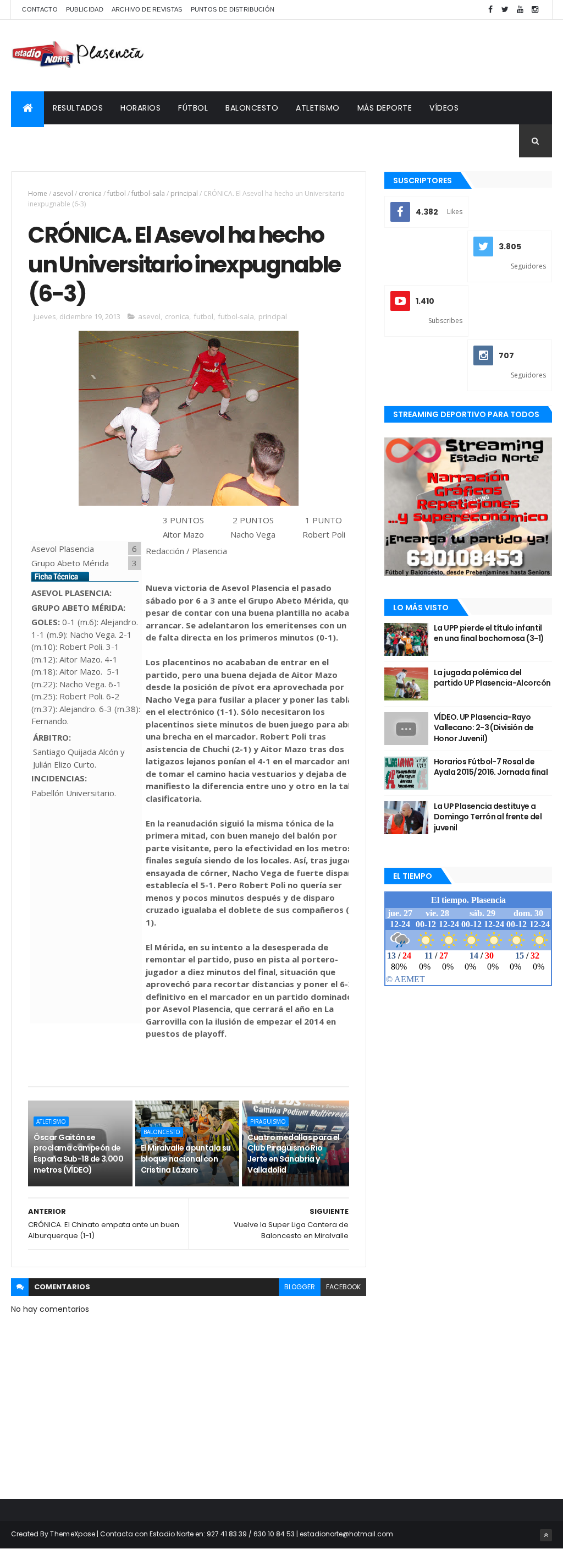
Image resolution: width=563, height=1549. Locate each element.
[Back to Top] (546, 1535)
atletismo (51, 1121)
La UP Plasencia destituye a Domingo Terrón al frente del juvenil (488, 817)
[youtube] (520, 9)
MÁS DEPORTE (384, 107)
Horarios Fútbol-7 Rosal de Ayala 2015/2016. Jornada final (491, 767)
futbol (116, 193)
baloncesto (161, 1132)
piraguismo (268, 1121)
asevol (63, 193)
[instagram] (535, 9)
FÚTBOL (193, 107)
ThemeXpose (72, 1534)
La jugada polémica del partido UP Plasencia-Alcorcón (492, 678)
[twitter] (505, 9)
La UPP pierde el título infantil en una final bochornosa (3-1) (489, 633)
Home (37, 193)
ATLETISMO (318, 107)
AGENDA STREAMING (59, 140)
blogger (299, 1286)
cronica (90, 193)
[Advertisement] (352, 55)
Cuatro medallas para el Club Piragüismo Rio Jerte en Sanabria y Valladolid (293, 1153)
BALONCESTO (251, 107)
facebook (343, 1286)
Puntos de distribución (233, 9)
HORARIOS (140, 107)
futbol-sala (148, 193)
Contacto (39, 9)
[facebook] (490, 9)
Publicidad (84, 9)
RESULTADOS (78, 107)
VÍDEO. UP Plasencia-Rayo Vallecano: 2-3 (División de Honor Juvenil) (484, 727)
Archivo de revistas (147, 9)
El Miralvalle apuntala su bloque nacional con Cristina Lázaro (186, 1158)
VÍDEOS (444, 107)
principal (184, 193)
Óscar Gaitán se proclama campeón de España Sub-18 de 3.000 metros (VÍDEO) (78, 1153)
